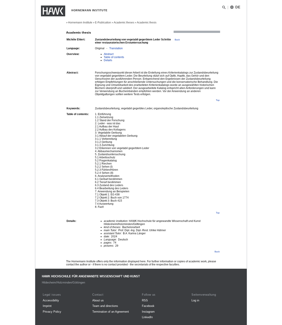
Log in (195, 300)
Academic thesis (146, 22)
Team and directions (105, 306)
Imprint (47, 306)
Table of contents (114, 57)
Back (177, 39)
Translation (116, 48)
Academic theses (124, 22)
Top (218, 100)
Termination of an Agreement (110, 311)
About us (98, 300)
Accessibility (51, 300)
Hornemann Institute (80, 22)
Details (108, 60)
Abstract (108, 54)
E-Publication (103, 22)
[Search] (224, 8)
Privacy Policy (52, 311)
